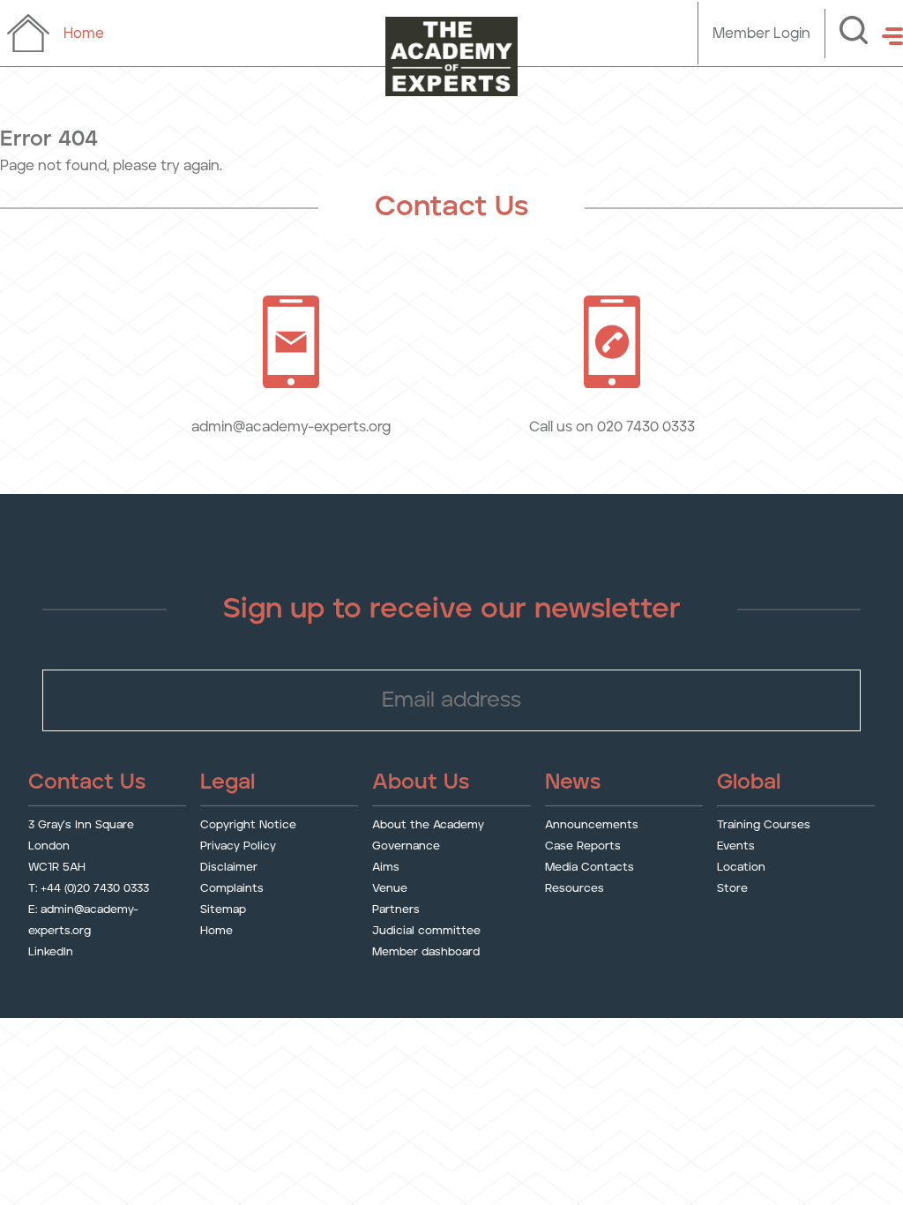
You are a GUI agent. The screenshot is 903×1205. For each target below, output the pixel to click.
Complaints (232, 888)
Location (741, 867)
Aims (385, 867)
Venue (389, 888)
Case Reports (583, 846)
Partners (396, 910)
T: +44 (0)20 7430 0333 (88, 888)
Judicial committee (426, 931)
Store (732, 888)
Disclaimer (228, 867)
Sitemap (223, 910)
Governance (406, 846)
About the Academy (428, 825)
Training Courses (763, 825)
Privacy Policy (238, 846)
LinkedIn (50, 952)
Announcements (591, 825)
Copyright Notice (248, 825)
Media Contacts (589, 867)
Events (736, 846)
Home (216, 931)
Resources (574, 888)
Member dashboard (426, 952)
